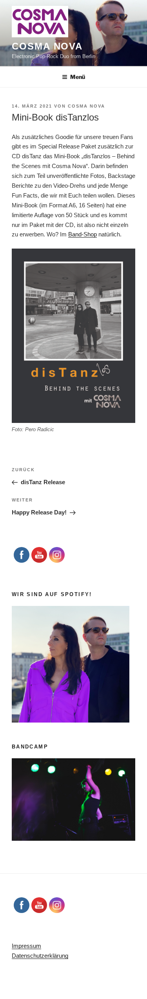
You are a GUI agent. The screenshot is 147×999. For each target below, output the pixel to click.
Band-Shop (82, 234)
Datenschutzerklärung (40, 955)
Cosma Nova (47, 46)
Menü (77, 76)
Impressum (26, 945)
